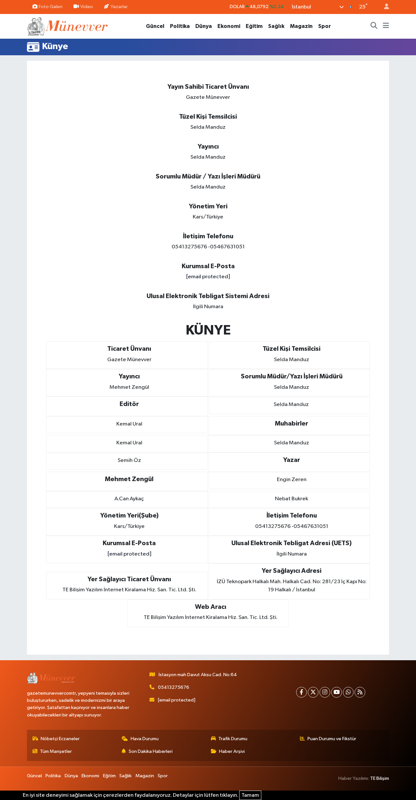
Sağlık (276, 26)
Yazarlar (119, 6)
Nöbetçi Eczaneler (60, 738)
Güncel (155, 26)
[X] (313, 692)
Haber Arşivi (232, 751)
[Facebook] (301, 692)
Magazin (301, 26)
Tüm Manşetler (56, 751)
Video (86, 6)
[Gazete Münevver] (68, 25)
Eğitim (254, 26)
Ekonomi (228, 26)
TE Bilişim (379, 778)
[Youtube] (336, 692)
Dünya (203, 26)
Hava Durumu (145, 738)
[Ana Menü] (386, 26)
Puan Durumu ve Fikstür (331, 738)
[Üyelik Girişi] (384, 7)
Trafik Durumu (232, 738)
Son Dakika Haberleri (151, 751)
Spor (324, 26)
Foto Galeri (50, 6)
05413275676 (173, 687)
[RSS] (360, 692)
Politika (180, 26)
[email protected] (208, 277)
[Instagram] (324, 692)
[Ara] (374, 26)
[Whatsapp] (348, 692)
